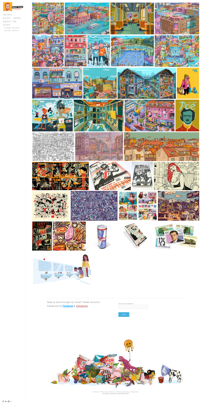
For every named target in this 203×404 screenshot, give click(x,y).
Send (124, 314)
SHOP (6, 25)
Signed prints (12, 28)
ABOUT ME (10, 21)
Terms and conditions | (108, 392)
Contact (95, 392)
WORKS (7, 15)
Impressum (135, 392)
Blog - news (12, 18)
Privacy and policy (123, 392)
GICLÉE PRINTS (11, 31)
